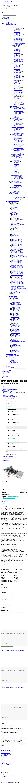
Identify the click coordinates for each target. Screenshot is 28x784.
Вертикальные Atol (18, 111)
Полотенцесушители (11, 294)
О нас (7, 19)
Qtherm (13, 210)
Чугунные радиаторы (14, 160)
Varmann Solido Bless (19, 141)
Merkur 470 (16, 172)
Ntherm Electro (14, 207)
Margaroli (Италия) (13, 296)
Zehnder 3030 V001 (18, 56)
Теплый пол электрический (12, 342)
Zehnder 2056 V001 (18, 55)
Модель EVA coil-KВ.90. (17, 251)
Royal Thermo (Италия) (16, 182)
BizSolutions (7, 782)
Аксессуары (9, 356)
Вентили (13, 360)
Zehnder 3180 (17, 53)
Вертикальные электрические (17, 114)
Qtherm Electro (14, 213)
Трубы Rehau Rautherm (14, 355)
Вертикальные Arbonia (19, 108)
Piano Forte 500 (17, 185)
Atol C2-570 (17, 65)
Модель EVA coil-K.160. (16, 244)
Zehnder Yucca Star (15, 326)
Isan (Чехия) (14, 62)
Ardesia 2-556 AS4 (18, 88)
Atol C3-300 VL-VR (18, 74)
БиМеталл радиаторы (14, 181)
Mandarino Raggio (18, 157)
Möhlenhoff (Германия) (14, 227)
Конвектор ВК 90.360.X (16, 264)
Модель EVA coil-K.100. (16, 241)
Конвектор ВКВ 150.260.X (17, 285)
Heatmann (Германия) (13, 217)
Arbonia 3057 (17, 30)
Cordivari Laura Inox (16, 308)
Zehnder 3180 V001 (18, 60)
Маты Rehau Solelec (16, 345)
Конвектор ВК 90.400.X (16, 265)
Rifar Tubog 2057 (18, 97)
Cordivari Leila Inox (15, 307)
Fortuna (15, 170)
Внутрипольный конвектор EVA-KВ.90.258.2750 (12, 707)
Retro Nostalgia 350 (18, 176)
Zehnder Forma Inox (15, 329)
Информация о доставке (9, 497)
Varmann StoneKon (18, 148)
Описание (5, 503)
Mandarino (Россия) (15, 156)
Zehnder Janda (14, 340)
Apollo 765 (16, 164)
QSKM (13, 234)
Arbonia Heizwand (18, 122)
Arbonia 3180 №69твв (19, 44)
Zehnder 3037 (17, 49)
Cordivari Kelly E (15, 314)
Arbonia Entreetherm (18, 123)
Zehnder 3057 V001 (18, 58)
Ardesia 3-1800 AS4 (18, 93)
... (3, 377)
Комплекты (14, 361)
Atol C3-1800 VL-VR (19, 77)
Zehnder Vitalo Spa (15, 333)
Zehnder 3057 (17, 50)
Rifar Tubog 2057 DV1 (19, 102)
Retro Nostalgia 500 (18, 177)
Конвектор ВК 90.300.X (16, 262)
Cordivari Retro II (15, 310)
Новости (5, 373)
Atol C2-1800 (17, 69)
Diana (15, 166)
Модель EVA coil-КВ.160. (17, 255)
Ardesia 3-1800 (17, 86)
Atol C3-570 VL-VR (18, 75)
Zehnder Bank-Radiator (19, 133)
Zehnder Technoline (18, 61)
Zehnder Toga (14, 339)
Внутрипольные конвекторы (12, 201)
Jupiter (15, 171)
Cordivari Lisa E (15, 319)
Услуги (5, 365)
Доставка (8, 366)
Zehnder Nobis (14, 328)
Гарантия (8, 22)
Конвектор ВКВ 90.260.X (17, 280)
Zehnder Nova (17, 130)
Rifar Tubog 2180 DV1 (19, 104)
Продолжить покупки (5, 732)
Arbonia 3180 (17, 35)
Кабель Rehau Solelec (16, 346)
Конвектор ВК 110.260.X (17, 267)
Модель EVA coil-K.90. (16, 240)
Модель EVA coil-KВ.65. (17, 247)
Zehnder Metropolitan (16, 336)
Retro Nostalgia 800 (18, 178)
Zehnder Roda (14, 338)
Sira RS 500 (16, 190)
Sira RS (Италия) (15, 187)
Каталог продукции (7, 23)
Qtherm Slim (14, 214)
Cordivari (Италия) (15, 78)
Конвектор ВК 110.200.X (17, 266)
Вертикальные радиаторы (17, 107)
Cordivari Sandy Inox (16, 305)
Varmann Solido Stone (19, 144)
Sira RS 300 (16, 188)
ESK (12, 230)
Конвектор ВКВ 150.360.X (17, 286)
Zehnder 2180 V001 (18, 59)
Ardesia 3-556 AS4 (18, 91)
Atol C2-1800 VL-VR (19, 76)
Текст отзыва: (4, 597)
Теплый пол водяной (11, 354)
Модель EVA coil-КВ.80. (17, 250)
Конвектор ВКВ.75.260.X (17, 278)
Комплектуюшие (15, 347)
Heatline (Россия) (12, 349)
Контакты (5, 376)
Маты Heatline (14, 350)
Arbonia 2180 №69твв (19, 41)
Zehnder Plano (17, 132)
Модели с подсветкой (19, 153)
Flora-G (16, 169)
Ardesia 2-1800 (17, 85)
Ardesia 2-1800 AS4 (18, 92)
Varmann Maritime (18, 138)
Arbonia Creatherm (18, 120)
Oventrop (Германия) (13, 357)
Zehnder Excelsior (18, 128)
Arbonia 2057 (17, 32)
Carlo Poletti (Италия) (13, 362)
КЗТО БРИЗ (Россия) (13, 287)
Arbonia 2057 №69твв (19, 38)
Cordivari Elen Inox (15, 303)
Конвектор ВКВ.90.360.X (17, 281)
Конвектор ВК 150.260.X (17, 273)
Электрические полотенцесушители (17, 341)
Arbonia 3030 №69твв (19, 39)
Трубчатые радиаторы (14, 25)
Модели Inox (17, 150)
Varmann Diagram (18, 135)
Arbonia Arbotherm (18, 119)
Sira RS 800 (16, 191)
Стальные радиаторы (13, 193)
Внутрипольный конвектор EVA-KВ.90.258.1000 (12, 633)
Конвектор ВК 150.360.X (17, 276)
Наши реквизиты (10, 21)
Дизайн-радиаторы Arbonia (17, 118)
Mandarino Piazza (18, 159)
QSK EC (13, 233)
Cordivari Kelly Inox (15, 302)
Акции (4, 375)
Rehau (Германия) (13, 344)
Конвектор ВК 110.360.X (17, 270)
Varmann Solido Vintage (19, 143)
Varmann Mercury (18, 136)
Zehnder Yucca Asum (16, 335)
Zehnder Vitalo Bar (15, 331)
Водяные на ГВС (15, 297)
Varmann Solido (17, 139)
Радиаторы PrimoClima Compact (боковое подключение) (19, 198)
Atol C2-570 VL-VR (18, 72)
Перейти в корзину (15, 732)
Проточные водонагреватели (15, 363)
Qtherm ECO (14, 212)
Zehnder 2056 (17, 48)
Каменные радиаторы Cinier (17, 154)
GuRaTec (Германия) (16, 161)
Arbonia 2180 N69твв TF (19, 43)
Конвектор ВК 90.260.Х (16, 261)
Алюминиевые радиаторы (15, 155)
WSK (12, 229)
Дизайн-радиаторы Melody (17, 149)
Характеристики (7, 504)
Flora (15, 167)
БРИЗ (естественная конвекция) (18, 288)
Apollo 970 (16, 165)
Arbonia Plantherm (18, 125)
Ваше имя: (3, 592)
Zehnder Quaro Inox (15, 330)
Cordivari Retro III (15, 312)
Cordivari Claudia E (15, 318)
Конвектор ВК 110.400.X (17, 271)
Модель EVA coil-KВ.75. (17, 249)
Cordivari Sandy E (15, 317)
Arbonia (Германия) (15, 27)
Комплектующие (15, 192)
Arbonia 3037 (17, 29)
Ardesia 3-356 (17, 82)
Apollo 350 (16, 162)
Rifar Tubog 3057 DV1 (19, 103)
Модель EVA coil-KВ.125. (17, 254)
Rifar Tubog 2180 (18, 99)
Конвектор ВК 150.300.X (17, 275)
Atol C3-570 (17, 67)
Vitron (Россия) (12, 257)
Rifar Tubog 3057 (18, 98)
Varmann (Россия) (13, 202)
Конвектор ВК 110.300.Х (17, 268)
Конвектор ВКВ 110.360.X (17, 283)
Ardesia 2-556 (17, 81)
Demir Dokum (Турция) (16, 175)
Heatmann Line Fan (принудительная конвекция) (18, 224)
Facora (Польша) (15, 180)
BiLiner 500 (16, 183)
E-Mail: (2, 595)
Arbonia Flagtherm (18, 124)
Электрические (14, 298)
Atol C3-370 (17, 66)
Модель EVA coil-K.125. (16, 243)
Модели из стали (18, 151)
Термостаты (14, 359)
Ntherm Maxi (14, 206)
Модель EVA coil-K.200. (16, 245)
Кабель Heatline (15, 351)
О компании (6, 18)
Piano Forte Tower (18, 186)
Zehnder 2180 (17, 51)
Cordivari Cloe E (15, 320)
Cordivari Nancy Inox (16, 304)
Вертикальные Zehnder (19, 109)
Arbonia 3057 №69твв (19, 40)
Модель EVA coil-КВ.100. (17, 252)
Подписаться (3, 776)
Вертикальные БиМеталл (20, 112)
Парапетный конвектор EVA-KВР (19, 256)
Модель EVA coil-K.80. (16, 239)
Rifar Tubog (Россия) (16, 95)
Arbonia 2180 (17, 33)
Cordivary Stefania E (15, 315)
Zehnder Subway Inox (16, 325)
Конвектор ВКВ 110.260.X (17, 282)
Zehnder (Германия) (15, 45)
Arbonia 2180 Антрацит (19, 34)
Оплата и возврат (10, 367)
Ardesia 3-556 (17, 83)
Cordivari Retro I (15, 309)
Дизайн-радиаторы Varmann (17, 134)
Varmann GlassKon (18, 145)
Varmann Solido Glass (19, 140)
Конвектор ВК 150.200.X (17, 272)
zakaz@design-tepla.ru (8, 2)
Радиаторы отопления (11, 24)
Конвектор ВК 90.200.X (16, 260)
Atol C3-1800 (17, 70)
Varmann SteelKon (18, 146)
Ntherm (13, 204)
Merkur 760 (16, 173)
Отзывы (8, 372)
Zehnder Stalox (14, 324)
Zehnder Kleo (17, 129)
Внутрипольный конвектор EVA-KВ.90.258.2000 (12, 670)
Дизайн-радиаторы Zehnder (17, 127)
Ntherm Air (13, 208)
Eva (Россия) (12, 236)
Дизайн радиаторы (13, 106)
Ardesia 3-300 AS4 (18, 90)
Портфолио (6, 371)
